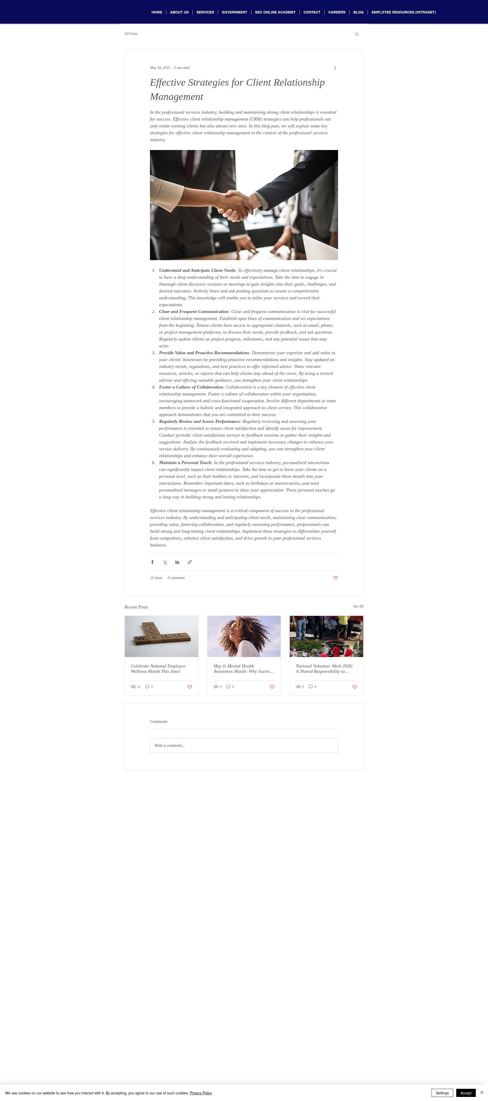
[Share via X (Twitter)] (164, 562)
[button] (357, 34)
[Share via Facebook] (152, 562)
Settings (442, 1092)
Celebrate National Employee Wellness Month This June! (158, 668)
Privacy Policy (201, 1092)
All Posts (131, 34)
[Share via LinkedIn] (177, 562)
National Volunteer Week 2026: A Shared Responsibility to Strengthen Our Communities (324, 668)
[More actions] (335, 68)
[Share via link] (189, 562)
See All (358, 606)
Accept (466, 1092)
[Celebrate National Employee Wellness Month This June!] (161, 636)
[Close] (482, 1093)
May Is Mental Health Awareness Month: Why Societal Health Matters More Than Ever (243, 668)
